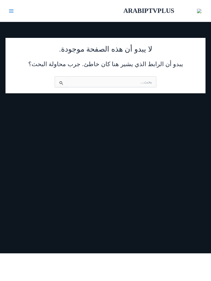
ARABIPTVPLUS (148, 10)
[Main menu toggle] (11, 11)
